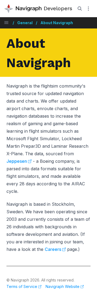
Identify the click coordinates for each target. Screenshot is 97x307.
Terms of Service (21, 286)
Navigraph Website (62, 286)
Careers (53, 249)
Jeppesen (16, 161)
